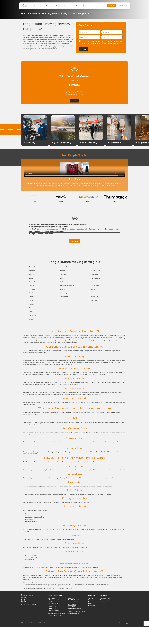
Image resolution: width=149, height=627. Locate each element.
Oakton (31, 308)
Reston (31, 311)
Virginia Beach (95, 297)
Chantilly (31, 285)
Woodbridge (63, 293)
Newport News (95, 285)
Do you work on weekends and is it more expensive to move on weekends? (59, 224)
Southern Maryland (106, 600)
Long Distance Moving (61, 142)
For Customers (92, 602)
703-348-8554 (72, 605)
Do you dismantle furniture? (42, 234)
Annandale (32, 274)
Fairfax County (33, 267)
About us (91, 598)
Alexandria (32, 270)
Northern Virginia (105, 598)
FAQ (89, 603)
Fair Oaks (32, 289)
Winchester (94, 300)
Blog (77, 6)
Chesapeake (94, 274)
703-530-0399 (72, 607)
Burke (31, 278)
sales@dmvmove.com (74, 608)
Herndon (31, 297)
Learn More (74, 101)
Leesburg (62, 278)
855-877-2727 (123, 5)
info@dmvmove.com (54, 610)
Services (34, 6)
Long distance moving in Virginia (74, 261)
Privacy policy (92, 605)
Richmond (94, 293)
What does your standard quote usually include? (49, 226)
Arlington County (96, 270)
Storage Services (114, 142)
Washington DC (104, 602)
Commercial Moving (88, 142)
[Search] (103, 5)
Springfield (32, 315)
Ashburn (62, 270)
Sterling (62, 282)
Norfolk (93, 289)
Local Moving (29, 142)
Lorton (31, 300)
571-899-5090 (52, 607)
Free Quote (111, 6)
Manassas (63, 289)
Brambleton (63, 274)
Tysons (31, 319)
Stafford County (65, 297)
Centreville (32, 282)
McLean (31, 304)
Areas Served (46, 6)
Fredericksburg (95, 278)
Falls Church (32, 293)
